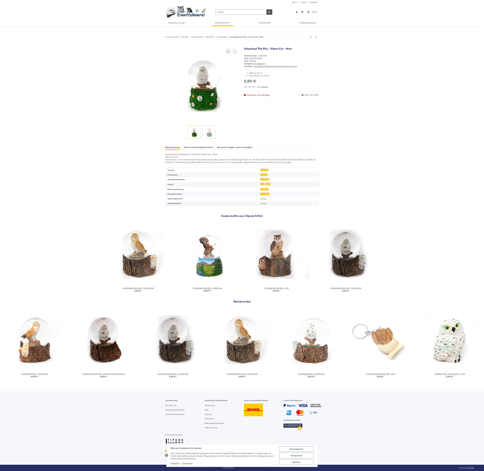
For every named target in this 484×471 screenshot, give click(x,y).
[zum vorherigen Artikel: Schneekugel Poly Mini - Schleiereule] (311, 37)
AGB (206, 410)
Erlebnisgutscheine (307, 23)
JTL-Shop (471, 468)
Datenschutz (187, 463)
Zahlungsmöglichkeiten (175, 410)
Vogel (268, 184)
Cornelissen (265, 194)
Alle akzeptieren (296, 449)
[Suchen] (269, 12)
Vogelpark (264, 189)
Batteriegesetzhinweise (214, 423)
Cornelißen (264, 179)
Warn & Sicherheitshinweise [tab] (198, 147)
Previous (6, 344)
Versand (264, 87)
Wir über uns (170, 405)
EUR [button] (293, 2)
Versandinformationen (174, 414)
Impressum (175, 463)
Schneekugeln (259, 63)
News (304, 2)
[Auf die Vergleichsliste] (228, 51)
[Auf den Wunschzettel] (234, 51)
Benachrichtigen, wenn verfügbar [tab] (234, 147)
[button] (296, 12)
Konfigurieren (296, 456)
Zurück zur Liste (173, 37)
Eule (262, 184)
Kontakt (313, 2)
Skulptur (264, 175)
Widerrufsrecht (211, 427)
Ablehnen (296, 462)
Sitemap (208, 414)
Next (478, 344)
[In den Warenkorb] (167, 45)
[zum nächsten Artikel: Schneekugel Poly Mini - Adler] (316, 37)
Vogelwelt (264, 170)
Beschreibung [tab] (172, 147)
